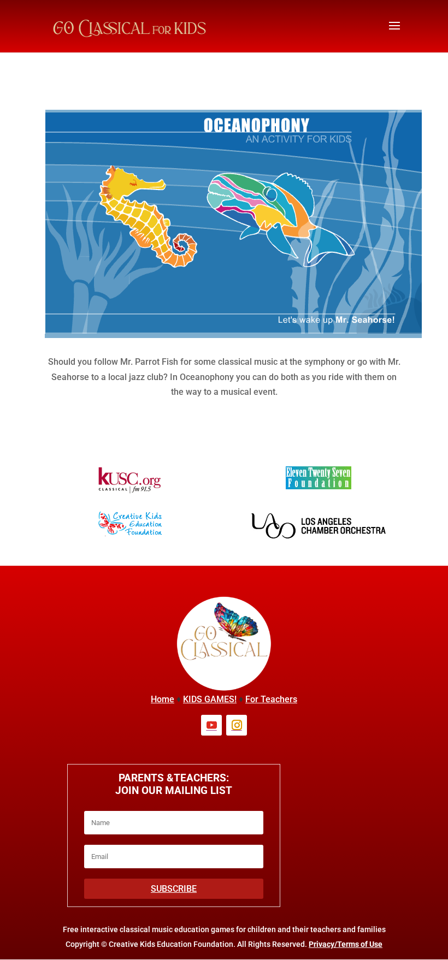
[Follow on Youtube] (211, 725)
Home (162, 699)
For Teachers (271, 699)
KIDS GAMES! (210, 699)
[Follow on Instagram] (236, 725)
